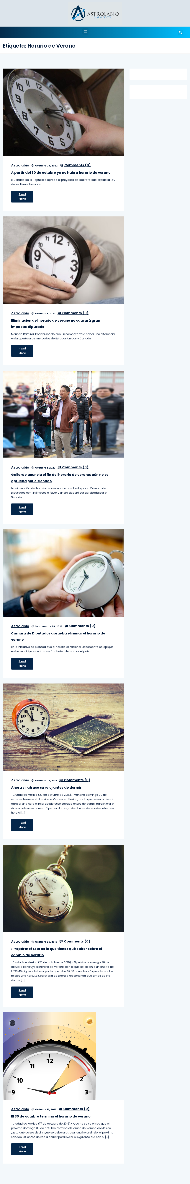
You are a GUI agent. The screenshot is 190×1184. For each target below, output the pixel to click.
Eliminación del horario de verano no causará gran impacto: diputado (55, 323)
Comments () (77, 165)
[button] (85, 31)
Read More (22, 196)
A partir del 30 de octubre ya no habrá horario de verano (61, 172)
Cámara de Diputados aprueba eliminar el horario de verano (58, 636)
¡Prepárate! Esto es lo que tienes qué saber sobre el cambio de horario (56, 951)
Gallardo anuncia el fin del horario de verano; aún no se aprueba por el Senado (60, 477)
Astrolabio (20, 165)
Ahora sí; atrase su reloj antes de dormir (46, 787)
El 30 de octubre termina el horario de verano (51, 1116)
